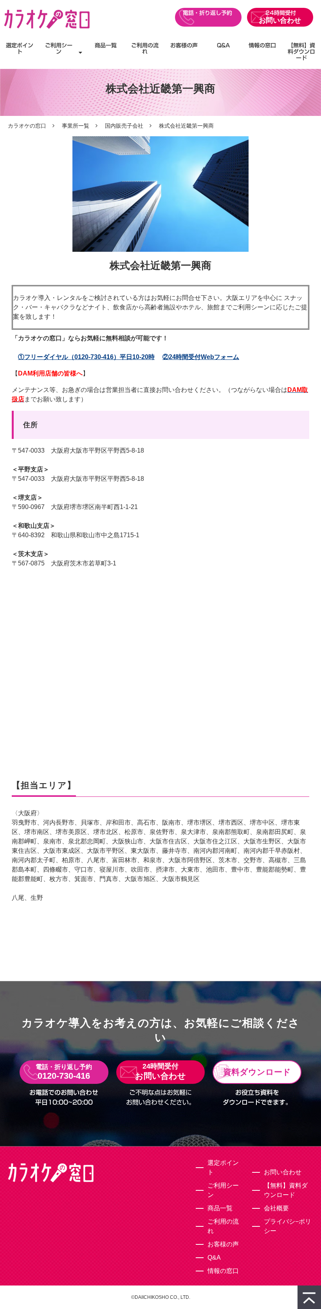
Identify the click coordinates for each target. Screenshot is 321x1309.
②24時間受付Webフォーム (200, 357)
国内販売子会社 (124, 126)
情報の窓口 (262, 45)
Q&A (223, 45)
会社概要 (276, 1208)
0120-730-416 (208, 17)
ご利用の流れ (145, 48)
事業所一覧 (75, 126)
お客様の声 (184, 45)
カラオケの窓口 (27, 126)
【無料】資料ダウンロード (301, 52)
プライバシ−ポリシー (287, 1226)
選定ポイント (19, 48)
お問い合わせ (280, 20)
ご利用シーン (58, 48)
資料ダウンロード (257, 1071)
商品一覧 (106, 45)
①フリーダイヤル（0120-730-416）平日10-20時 (86, 357)
